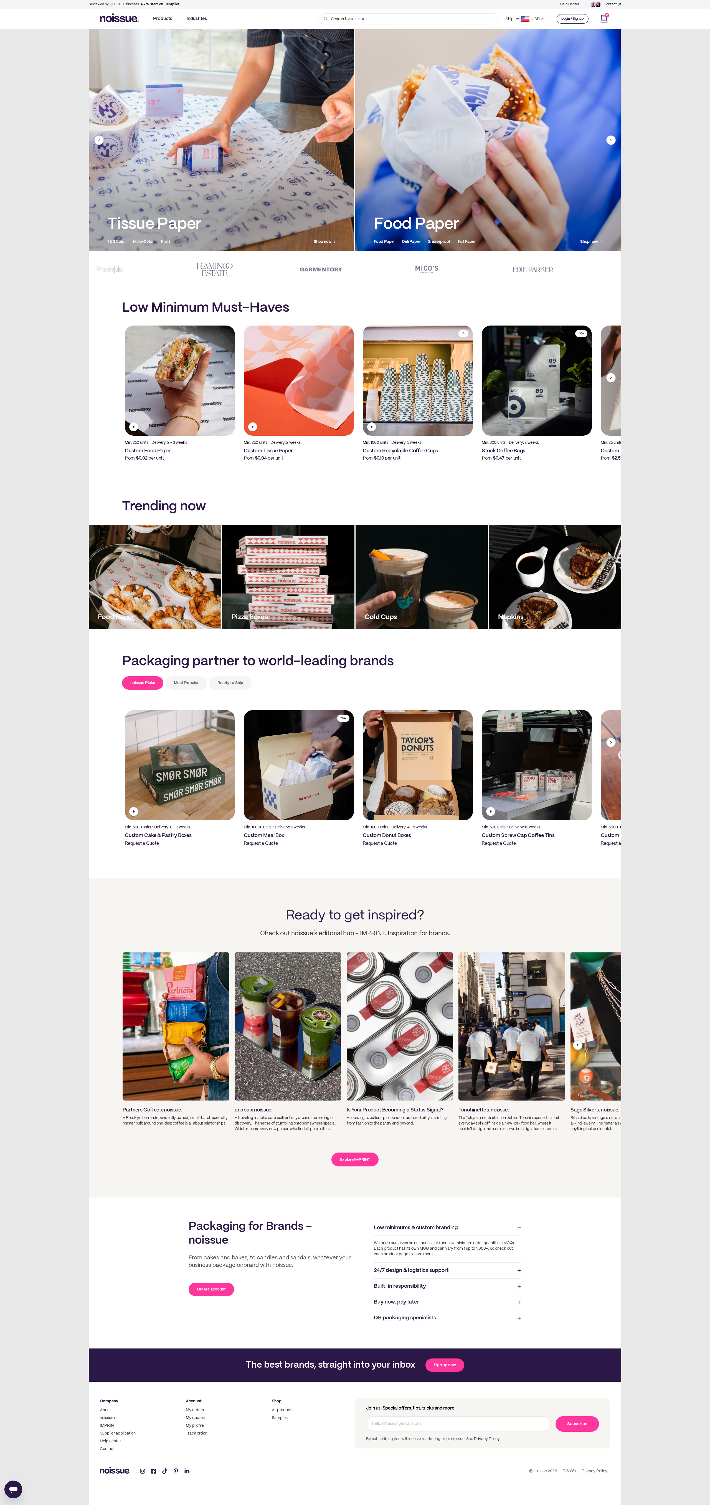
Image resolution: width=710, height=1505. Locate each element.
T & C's (569, 1471)
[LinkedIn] (187, 1471)
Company (109, 1401)
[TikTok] (165, 1471)
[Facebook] (153, 1471)
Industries (197, 19)
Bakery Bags (442, 242)
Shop (277, 1401)
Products (162, 19)
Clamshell (144, 242)
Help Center (569, 4)
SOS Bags (414, 242)
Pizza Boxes (117, 242)
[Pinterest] (176, 1471)
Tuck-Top (186, 242)
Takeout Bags (386, 242)
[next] (611, 140)
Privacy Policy (486, 1439)
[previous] (99, 140)
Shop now (322, 242)
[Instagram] (142, 1471)
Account (194, 1401)
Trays (165, 242)
